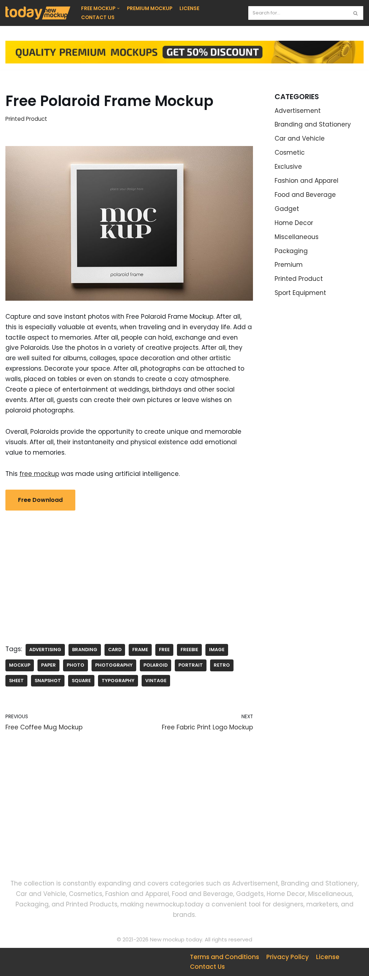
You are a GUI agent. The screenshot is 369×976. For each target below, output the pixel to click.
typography (118, 680)
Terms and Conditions (224, 957)
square (81, 680)
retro (222, 665)
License (327, 957)
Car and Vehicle (300, 138)
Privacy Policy (287, 957)
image (216, 649)
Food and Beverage (305, 194)
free (164, 649)
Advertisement (298, 110)
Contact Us (207, 966)
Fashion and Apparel (306, 180)
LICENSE (189, 8)
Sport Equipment (300, 292)
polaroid (155, 665)
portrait (190, 665)
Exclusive (288, 166)
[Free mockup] (37, 12)
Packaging (291, 251)
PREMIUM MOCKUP (149, 8)
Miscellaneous (297, 237)
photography (114, 665)
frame (140, 649)
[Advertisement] (129, 571)
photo (75, 665)
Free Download (40, 500)
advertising (45, 649)
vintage (155, 680)
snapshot (48, 680)
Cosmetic (290, 152)
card (114, 649)
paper (48, 665)
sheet (16, 680)
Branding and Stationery (313, 124)
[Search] (355, 13)
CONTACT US (98, 17)
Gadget (287, 208)
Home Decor (294, 222)
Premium (289, 264)
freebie (189, 649)
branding (84, 649)
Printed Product (26, 119)
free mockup (39, 473)
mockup (19, 665)
